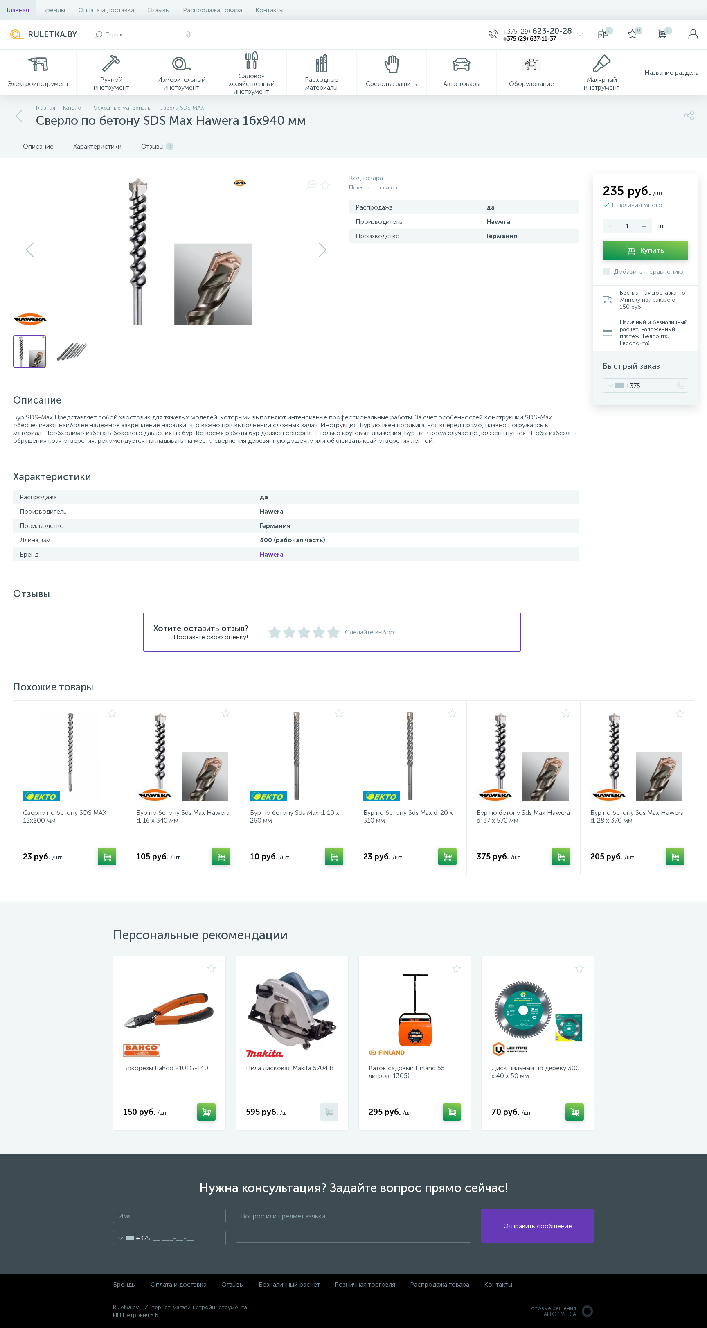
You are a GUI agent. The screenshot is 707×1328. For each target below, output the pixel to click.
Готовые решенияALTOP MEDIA (552, 1311)
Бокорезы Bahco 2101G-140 (165, 1068)
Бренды (53, 10)
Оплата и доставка (106, 10)
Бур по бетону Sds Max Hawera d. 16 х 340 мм (183, 816)
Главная (18, 10)
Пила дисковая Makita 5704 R (289, 1068)
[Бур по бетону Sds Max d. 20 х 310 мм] (410, 755)
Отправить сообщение (537, 1226)
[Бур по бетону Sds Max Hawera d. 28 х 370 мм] (637, 755)
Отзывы (158, 10)
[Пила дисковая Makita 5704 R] (292, 1011)
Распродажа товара (212, 10)
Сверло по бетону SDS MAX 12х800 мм (64, 816)
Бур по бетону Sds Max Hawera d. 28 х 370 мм (637, 816)
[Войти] (693, 34)
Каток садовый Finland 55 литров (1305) (407, 1072)
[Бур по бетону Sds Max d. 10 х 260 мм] (296, 755)
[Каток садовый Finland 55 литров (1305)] (415, 1011)
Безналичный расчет (289, 1284)
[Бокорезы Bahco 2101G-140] (169, 1011)
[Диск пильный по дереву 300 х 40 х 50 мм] (537, 1011)
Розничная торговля (365, 1284)
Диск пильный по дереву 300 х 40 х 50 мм (535, 1072)
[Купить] (107, 856)
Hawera (272, 554)
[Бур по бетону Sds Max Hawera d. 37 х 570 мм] (523, 755)
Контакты (269, 10)
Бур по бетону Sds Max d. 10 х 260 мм (294, 816)
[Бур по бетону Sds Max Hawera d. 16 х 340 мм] (183, 755)
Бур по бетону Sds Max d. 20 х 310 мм (408, 816)
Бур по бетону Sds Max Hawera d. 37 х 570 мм (523, 816)
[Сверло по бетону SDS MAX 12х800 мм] (69, 755)
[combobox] (621, 385)
